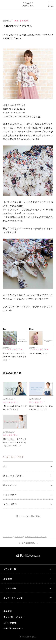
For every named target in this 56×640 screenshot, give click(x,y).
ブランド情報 (10, 504)
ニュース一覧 (9, 588)
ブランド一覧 (9, 569)
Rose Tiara (7, 537)
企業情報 (7, 611)
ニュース (19, 537)
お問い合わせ (9, 622)
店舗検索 (7, 579)
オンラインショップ (13, 598)
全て (5, 466)
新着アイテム (10, 485)
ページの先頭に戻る (26, 543)
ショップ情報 (10, 494)
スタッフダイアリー (13, 476)
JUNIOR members (13, 628)
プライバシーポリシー (14, 617)
